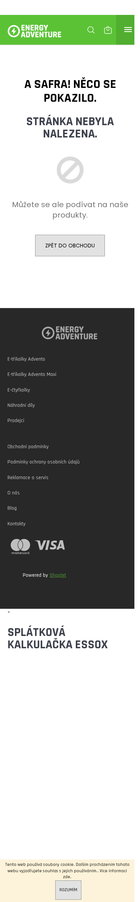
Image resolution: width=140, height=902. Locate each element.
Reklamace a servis (28, 477)
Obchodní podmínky (28, 446)
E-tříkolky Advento (26, 359)
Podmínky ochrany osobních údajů (43, 462)
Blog (12, 508)
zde (66, 877)
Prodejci (15, 420)
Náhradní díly (21, 405)
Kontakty (16, 523)
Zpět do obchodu (70, 245)
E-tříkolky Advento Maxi (31, 374)
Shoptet (58, 575)
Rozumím (68, 890)
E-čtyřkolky (18, 390)
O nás (13, 493)
